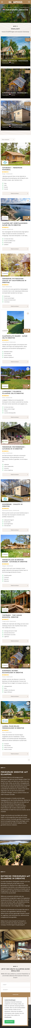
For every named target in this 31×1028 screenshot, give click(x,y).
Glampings (9, 7)
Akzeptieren (9, 1021)
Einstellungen (8, 1017)
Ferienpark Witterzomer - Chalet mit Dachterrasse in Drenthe (14, 280)
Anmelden (15, 994)
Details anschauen (15, 193)
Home (3, 7)
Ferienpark (16, 7)
